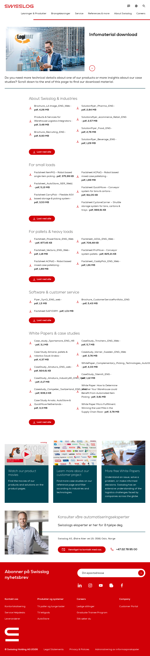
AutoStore (43, 618)
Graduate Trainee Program (92, 612)
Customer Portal (128, 606)
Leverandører (12, 618)
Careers (140, 13)
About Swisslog (123, 13)
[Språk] (136, 6)
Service (79, 13)
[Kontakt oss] (128, 6)
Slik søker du (84, 618)
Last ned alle (44, 151)
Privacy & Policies (79, 649)
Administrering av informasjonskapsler (117, 649)
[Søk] (143, 6)
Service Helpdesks (15, 612)
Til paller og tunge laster (51, 606)
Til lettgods (43, 612)
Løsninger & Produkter (33, 13)
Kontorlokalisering (15, 606)
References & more (98, 13)
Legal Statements (54, 649)
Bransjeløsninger (60, 13)
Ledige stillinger (85, 606)
